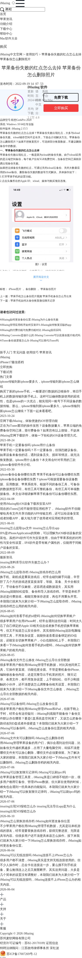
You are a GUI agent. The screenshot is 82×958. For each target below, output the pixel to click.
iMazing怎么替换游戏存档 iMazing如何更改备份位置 (35, 821)
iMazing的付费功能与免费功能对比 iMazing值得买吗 (30, 330)
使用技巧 (32, 54)
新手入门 (6, 352)
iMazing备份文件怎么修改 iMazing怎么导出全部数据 (35, 660)
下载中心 (6, 29)
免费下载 (61, 97)
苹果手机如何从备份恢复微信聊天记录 (32, 300)
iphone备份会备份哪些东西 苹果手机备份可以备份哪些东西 (40, 474)
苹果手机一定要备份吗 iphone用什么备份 (27, 445)
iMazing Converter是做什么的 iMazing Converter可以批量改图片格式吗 (40, 335)
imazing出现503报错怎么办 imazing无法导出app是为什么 (37, 806)
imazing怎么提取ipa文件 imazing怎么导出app (29, 528)
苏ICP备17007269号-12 (22, 954)
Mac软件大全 (8, 38)
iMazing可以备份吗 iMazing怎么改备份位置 (29, 704)
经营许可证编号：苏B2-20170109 (22, 943)
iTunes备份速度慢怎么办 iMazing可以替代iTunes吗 (29, 340)
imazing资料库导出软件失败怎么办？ (25, 562)
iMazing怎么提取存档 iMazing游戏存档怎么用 (30, 572)
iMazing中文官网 (11, 54)
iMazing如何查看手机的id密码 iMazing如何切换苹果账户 (37, 616)
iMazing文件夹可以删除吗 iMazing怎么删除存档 (32, 738)
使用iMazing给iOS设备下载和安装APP (25, 503)
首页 (3, 14)
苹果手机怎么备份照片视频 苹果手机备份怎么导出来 (41, 296)
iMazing (5, 3)
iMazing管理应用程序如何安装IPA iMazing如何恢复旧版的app (35, 324)
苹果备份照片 (48, 289)
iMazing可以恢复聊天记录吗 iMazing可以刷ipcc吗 (33, 772)
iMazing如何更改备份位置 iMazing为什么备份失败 (29, 319)
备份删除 (31, 289)
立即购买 (61, 108)
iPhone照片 (15, 289)
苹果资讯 (6, 19)
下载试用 (6, 372)
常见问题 (19, 352)
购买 (3, 46)
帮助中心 (6, 33)
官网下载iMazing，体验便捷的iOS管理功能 (29, 421)
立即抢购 (6, 367)
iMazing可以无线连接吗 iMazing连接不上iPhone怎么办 (36, 855)
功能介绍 (6, 24)
